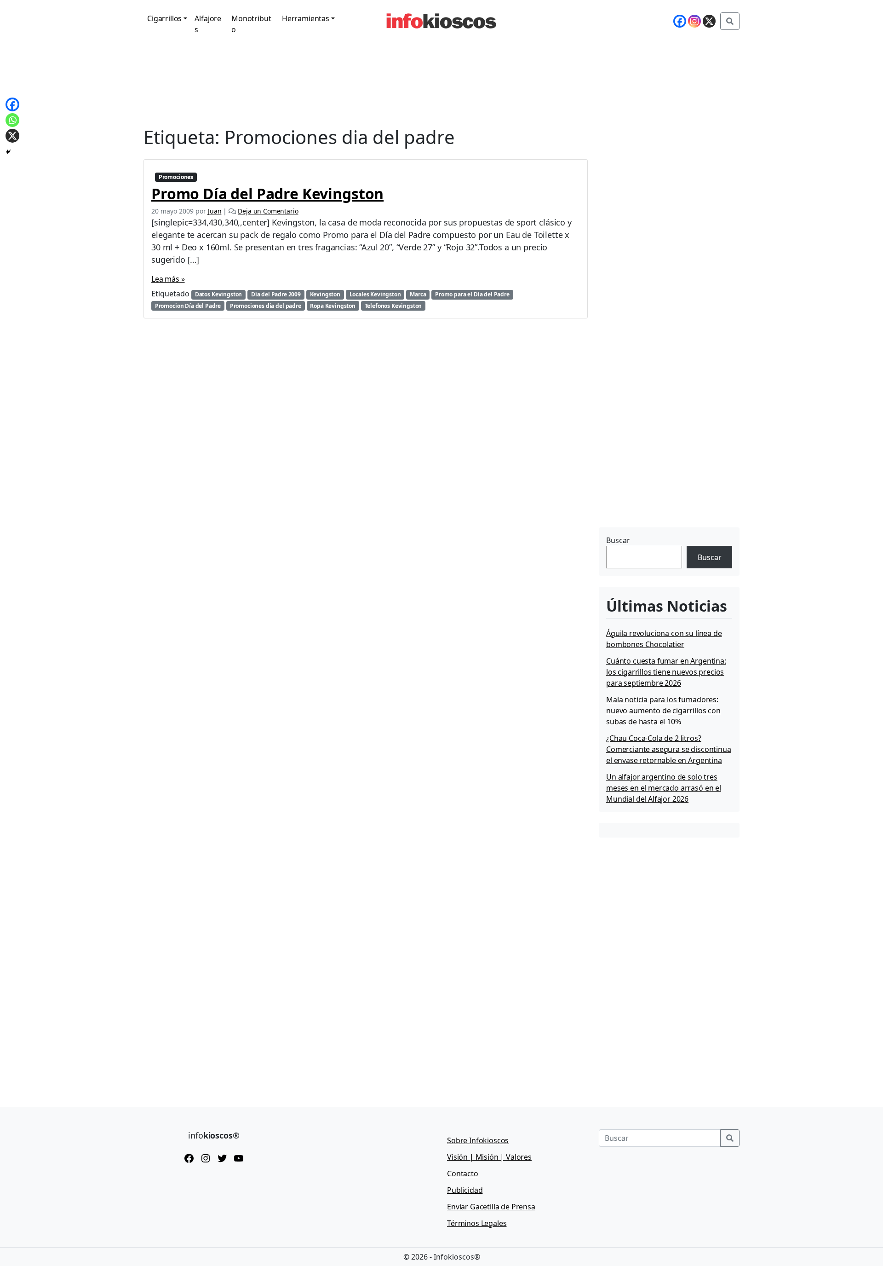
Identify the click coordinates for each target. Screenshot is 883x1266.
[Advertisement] (668, 467)
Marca (418, 294)
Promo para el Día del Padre (472, 294)
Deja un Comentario (268, 211)
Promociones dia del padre (265, 306)
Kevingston (325, 294)
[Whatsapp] (12, 120)
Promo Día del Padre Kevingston (267, 193)
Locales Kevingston (375, 294)
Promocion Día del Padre (188, 306)
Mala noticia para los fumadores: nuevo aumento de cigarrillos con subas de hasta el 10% (663, 710)
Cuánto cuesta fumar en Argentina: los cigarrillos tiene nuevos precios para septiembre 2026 (666, 672)
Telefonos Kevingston (393, 306)
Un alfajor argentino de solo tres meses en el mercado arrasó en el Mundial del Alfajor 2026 (663, 788)
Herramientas (305, 18)
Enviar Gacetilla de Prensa (491, 1207)
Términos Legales (476, 1223)
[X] (709, 21)
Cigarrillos (164, 18)
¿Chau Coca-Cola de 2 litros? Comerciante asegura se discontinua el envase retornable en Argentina (668, 749)
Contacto (462, 1173)
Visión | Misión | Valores (489, 1157)
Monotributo (251, 24)
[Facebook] (679, 21)
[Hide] (8, 152)
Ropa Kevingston (332, 306)
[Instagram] (694, 21)
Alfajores (208, 24)
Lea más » (168, 279)
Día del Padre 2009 (276, 294)
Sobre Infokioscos (478, 1140)
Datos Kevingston (218, 294)
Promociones (176, 177)
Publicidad (464, 1190)
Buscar (618, 540)
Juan (214, 211)
